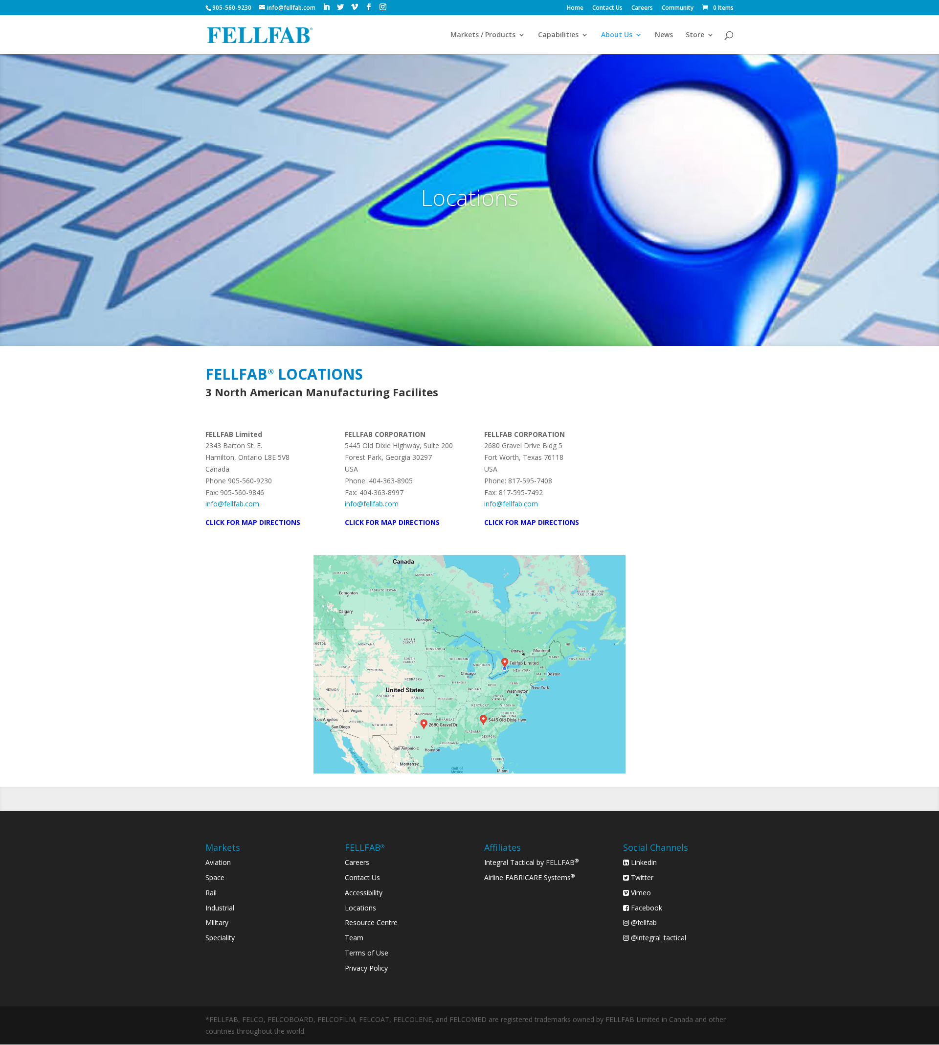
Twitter (641, 877)
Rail (211, 892)
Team (354, 937)
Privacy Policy (366, 968)
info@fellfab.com (232, 503)
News (664, 35)
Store (695, 35)
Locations (360, 907)
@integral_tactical (657, 937)
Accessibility (363, 892)
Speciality (220, 937)
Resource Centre (371, 922)
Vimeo (640, 892)
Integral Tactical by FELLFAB (531, 862)
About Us (616, 35)
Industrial (219, 907)
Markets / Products (482, 35)
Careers (642, 8)
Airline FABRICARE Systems (529, 877)
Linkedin (643, 862)
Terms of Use (366, 952)
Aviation (218, 862)
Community (677, 8)
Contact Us (607, 8)
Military (216, 922)
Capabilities (558, 35)
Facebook (645, 907)
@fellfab (643, 922)
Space (214, 877)
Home (575, 8)
